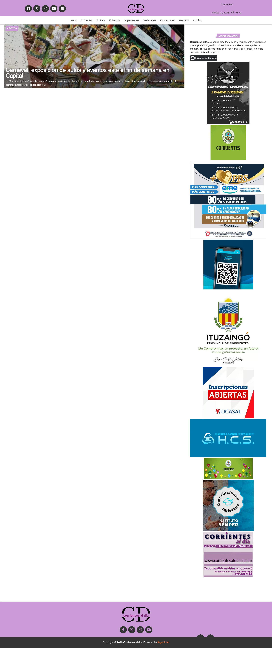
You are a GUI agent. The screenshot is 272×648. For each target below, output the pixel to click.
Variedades (149, 20)
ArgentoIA (163, 642)
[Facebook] (28, 8)
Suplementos (131, 20)
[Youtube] (53, 8)
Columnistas (167, 20)
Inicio (73, 20)
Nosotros (183, 20)
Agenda (12, 28)
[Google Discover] (62, 8)
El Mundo (114, 20)
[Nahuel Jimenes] (228, 123)
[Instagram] (45, 8)
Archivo (197, 20)
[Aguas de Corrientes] (228, 288)
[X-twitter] (36, 8)
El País (101, 20)
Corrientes (87, 20)
